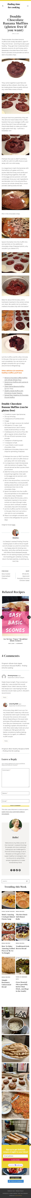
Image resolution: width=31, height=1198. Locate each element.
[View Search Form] (3, 6)
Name (4, 793)
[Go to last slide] (2, 617)
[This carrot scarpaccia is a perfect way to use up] (15, 1105)
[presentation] (15, 616)
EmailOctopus (19, 1165)
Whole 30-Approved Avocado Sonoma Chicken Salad (23, 575)
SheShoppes (18, 1195)
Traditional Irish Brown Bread (22, 947)
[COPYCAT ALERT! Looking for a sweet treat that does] (15, 1133)
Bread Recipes (20, 911)
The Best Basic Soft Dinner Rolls (21, 916)
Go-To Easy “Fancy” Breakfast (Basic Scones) (15, 640)
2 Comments (19, 643)
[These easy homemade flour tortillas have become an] (15, 1048)
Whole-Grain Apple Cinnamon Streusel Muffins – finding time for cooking (14, 666)
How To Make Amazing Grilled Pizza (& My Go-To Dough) (8, 949)
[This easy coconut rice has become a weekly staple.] (15, 1020)
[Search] (27, 881)
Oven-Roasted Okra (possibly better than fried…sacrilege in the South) (22, 986)
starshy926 (13, 704)
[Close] (29, 1144)
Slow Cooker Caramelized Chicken (6, 574)
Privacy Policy (20, 1191)
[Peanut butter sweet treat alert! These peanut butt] (15, 1077)
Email (4, 801)
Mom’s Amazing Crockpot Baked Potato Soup (8, 916)
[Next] (29, 617)
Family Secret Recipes (8, 911)
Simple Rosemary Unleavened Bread (6, 983)
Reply (4, 697)
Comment (6, 770)
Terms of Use (11, 1191)
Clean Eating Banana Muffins (14, 386)
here (13, 525)
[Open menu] (27, 6)
